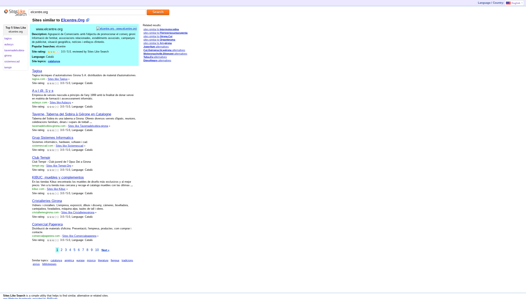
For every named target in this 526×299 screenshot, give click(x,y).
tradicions (127, 260)
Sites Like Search (14, 295)
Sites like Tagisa (57, 79)
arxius (36, 264)
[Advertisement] (173, 130)
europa (80, 260)
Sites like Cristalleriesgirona (77, 212)
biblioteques (49, 264)
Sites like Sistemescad (69, 145)
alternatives (156, 46)
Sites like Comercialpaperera (79, 235)
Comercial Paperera (47, 224)
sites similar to (161, 29)
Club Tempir (41, 157)
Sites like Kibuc (56, 188)
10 (97, 250)
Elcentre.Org (73, 20)
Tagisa (37, 71)
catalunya (54, 61)
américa (69, 260)
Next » (105, 250)
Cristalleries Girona (47, 201)
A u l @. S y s (42, 91)
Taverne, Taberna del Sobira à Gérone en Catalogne (71, 114)
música (91, 260)
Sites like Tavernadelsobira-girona (88, 125)
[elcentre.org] (116, 28)
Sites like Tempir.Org (58, 165)
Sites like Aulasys (60, 102)
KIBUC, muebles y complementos (58, 177)
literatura (103, 260)
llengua (115, 260)
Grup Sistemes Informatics (52, 137)
